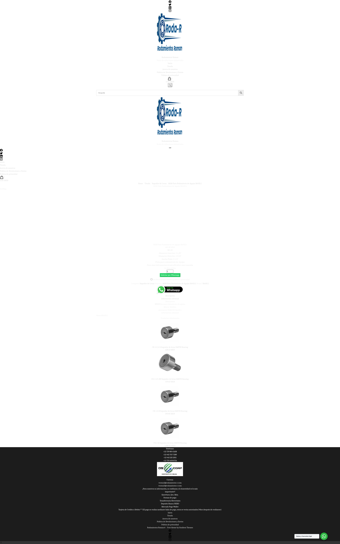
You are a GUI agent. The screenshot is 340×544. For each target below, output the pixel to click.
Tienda (170, 66)
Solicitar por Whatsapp (170, 275)
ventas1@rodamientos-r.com (170, 483)
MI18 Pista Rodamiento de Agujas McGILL (179, 283)
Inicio (170, 63)
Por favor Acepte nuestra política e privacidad (171, 279)
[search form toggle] (170, 85)
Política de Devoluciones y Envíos (170, 72)
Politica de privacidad (170, 75)
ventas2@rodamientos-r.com (170, 485)
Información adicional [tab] (170, 298)
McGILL (206, 283)
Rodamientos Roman (170, 57)
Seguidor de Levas (147, 283)
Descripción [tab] (170, 296)
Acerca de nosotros (170, 69)
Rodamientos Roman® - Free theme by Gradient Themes (170, 527)
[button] (170, 275)
